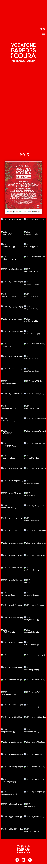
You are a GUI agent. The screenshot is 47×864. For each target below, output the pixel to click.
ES (44, 29)
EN (40, 29)
